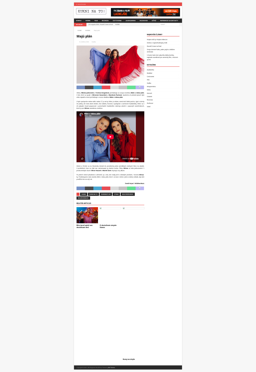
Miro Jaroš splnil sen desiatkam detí (84, 226)
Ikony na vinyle (129, 359)
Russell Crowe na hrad (154, 46)
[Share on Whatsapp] (131, 87)
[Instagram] (180, 4)
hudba (84, 194)
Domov (78, 21)
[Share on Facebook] (80, 87)
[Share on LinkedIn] (97, 87)
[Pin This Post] (106, 87)
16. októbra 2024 (84, 42)
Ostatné (149, 96)
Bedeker (149, 73)
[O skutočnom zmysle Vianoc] (110, 215)
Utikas (116, 194)
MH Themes (111, 367)
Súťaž (154, 21)
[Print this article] (123, 87)
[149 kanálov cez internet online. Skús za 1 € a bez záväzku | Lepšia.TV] (145, 15)
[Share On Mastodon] (140, 87)
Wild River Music (127, 194)
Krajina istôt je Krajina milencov (157, 39)
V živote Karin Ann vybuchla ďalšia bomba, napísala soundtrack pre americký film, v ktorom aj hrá (162, 57)
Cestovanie (117, 21)
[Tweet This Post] (89, 87)
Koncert (149, 93)
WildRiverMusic (83, 198)
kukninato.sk (105, 194)
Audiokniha (150, 70)
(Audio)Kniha (131, 21)
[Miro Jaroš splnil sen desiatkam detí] (87, 215)
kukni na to (93, 194)
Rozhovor (144, 21)
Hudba (88, 21)
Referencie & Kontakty (169, 21)
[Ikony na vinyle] (133, 282)
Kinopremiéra (151, 86)
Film (96, 21)
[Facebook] (176, 4)
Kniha (148, 90)
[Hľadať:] (170, 24)
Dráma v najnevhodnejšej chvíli (157, 43)
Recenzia (105, 21)
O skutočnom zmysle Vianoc (108, 226)
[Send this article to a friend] (114, 87)
